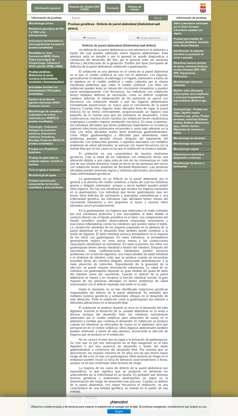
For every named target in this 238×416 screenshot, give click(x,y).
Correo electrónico (150, 37)
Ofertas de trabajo (134, 8)
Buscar (158, 18)
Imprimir (91, 37)
